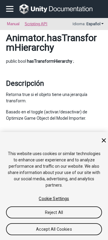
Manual (13, 24)
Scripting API (36, 24)
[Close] (103, 140)
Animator (25, 38)
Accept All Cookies (54, 229)
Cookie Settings (54, 198)
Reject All (54, 212)
